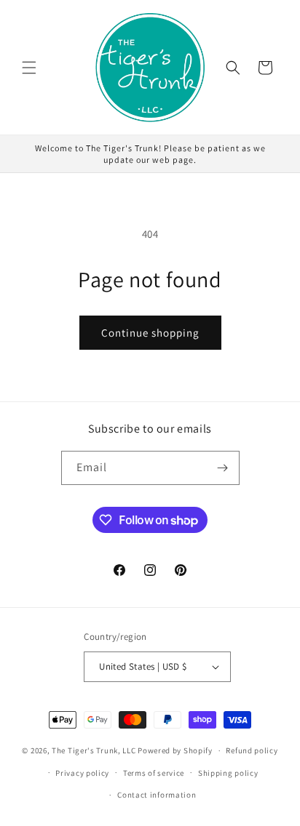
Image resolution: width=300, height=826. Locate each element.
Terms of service (153, 773)
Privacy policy (82, 773)
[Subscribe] (223, 468)
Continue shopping (150, 333)
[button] (29, 68)
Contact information (156, 795)
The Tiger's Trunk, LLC (93, 750)
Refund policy (251, 750)
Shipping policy (228, 773)
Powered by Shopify (175, 750)
